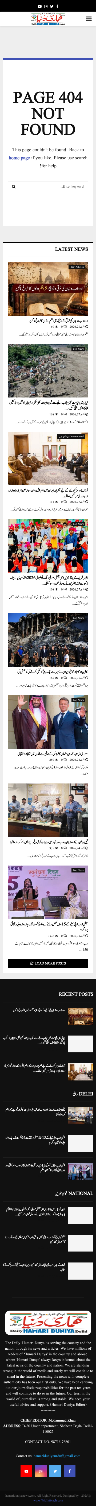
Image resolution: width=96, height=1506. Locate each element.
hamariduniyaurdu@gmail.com (57, 1456)
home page (19, 158)
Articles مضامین (77, 267)
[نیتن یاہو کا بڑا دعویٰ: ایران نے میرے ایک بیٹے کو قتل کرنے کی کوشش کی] (48, 640)
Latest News (71, 249)
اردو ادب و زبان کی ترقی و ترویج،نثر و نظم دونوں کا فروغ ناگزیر (58, 321)
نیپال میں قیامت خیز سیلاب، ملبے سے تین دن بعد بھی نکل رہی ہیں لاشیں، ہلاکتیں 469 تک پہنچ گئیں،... (48, 405)
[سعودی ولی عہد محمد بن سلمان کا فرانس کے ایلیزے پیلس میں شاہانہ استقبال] (48, 722)
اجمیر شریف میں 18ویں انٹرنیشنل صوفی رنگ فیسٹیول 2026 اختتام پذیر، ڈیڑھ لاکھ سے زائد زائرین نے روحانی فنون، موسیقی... (49, 580)
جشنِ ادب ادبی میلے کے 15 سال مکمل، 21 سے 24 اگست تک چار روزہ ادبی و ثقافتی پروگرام (49, 927)
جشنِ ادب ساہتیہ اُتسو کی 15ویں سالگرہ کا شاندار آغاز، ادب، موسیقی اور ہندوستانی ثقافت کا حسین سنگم (35, 1168)
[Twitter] (55, 1471)
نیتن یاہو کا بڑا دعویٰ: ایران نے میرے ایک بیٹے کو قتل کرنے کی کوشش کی (52, 672)
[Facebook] (69, 1471)
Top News (78, 349)
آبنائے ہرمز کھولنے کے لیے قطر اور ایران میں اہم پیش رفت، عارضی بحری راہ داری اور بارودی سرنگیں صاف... (48, 493)
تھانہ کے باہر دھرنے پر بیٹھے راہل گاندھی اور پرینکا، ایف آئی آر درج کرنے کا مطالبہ (34, 1267)
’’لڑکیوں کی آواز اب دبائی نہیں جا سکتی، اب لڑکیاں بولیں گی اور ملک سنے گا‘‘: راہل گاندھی (35, 1239)
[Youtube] (26, 1471)
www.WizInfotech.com (48, 1500)
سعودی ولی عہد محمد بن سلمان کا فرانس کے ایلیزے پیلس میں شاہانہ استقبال (53, 754)
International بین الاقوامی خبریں (71, 436)
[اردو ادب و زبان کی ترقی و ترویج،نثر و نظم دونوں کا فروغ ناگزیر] (48, 289)
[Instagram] (41, 1471)
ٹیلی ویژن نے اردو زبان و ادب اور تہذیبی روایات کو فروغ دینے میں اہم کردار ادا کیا (49, 842)
